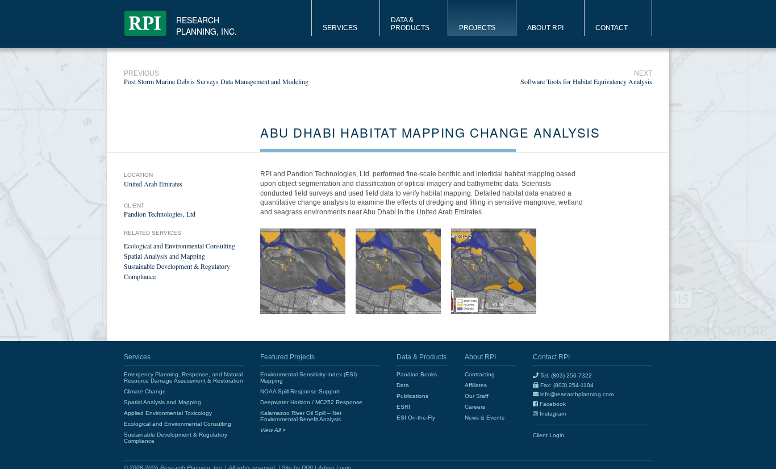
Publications (412, 396)
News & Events (484, 417)
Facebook (552, 404)
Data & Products (410, 24)
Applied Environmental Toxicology (168, 413)
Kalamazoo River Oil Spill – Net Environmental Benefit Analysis (300, 416)
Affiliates (476, 385)
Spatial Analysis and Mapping (164, 255)
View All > (273, 430)
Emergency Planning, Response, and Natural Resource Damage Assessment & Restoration (183, 377)
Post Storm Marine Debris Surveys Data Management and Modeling (216, 77)
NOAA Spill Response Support (300, 391)
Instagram (552, 413)
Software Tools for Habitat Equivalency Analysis (586, 77)
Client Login (548, 435)
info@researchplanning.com (576, 394)
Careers (475, 407)
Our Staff (477, 396)
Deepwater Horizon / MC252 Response (311, 402)
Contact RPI (551, 357)
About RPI (545, 28)
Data (403, 385)
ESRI (403, 407)
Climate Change (145, 391)
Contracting (480, 374)
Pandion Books (417, 374)
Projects (477, 28)
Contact (611, 28)
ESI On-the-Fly (416, 417)
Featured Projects (287, 357)
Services (340, 28)
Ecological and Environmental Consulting (179, 245)
